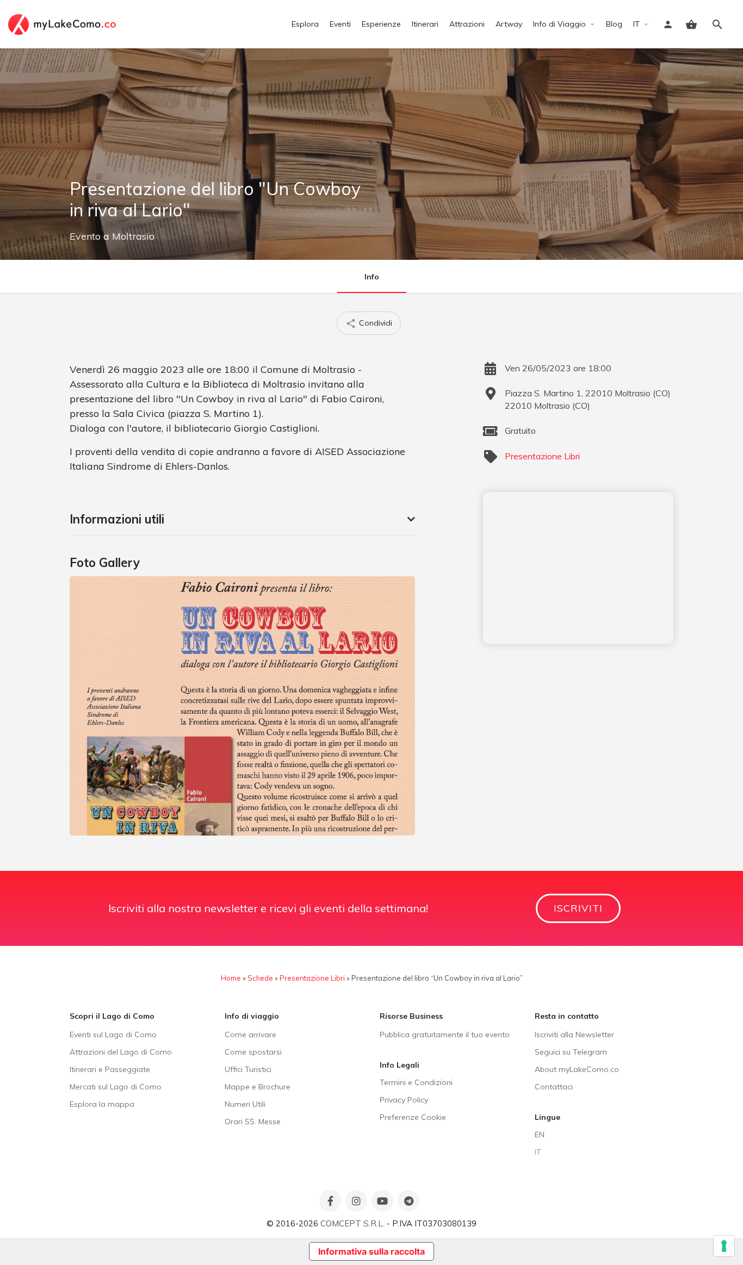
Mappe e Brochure (257, 1087)
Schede (260, 978)
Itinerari (425, 24)
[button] (242, 519)
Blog (614, 24)
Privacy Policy (404, 1100)
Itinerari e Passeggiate (110, 1069)
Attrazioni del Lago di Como (121, 1052)
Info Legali (399, 1065)
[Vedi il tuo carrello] (691, 24)
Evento (85, 236)
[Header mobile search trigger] (717, 24)
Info (371, 277)
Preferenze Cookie (413, 1117)
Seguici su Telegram (571, 1052)
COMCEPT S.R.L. (352, 1223)
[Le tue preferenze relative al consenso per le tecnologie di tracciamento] (724, 1246)
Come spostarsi (253, 1052)
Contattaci (554, 1087)
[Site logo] (63, 23)
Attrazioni (467, 24)
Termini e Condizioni (416, 1082)
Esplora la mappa (102, 1104)
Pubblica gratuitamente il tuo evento (445, 1034)
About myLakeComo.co (577, 1069)
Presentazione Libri (542, 456)
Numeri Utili (245, 1104)
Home (231, 978)
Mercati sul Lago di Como (116, 1087)
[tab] (242, 519)
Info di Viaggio (559, 24)
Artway (509, 24)
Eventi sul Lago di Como (113, 1034)
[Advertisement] (578, 568)
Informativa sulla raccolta (371, 1251)
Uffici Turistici (248, 1069)
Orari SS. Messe (253, 1121)
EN (539, 1134)
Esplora (305, 24)
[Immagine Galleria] (242, 705)
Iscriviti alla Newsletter (574, 1034)
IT (636, 24)
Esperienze (381, 24)
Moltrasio (133, 236)
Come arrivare (250, 1034)
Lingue (547, 1117)
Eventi (340, 24)
